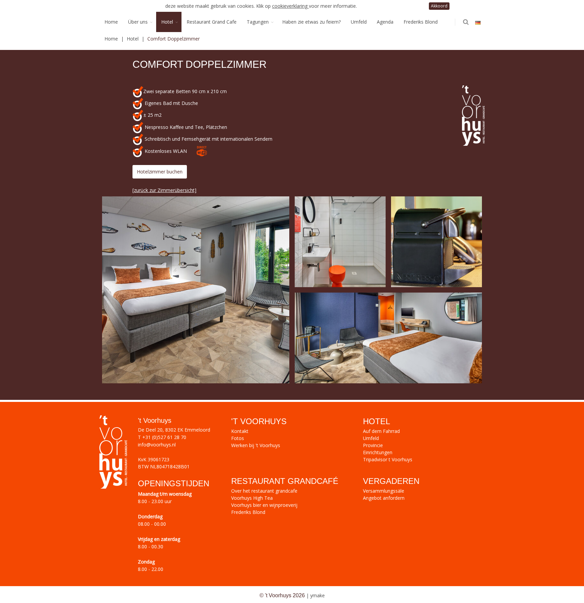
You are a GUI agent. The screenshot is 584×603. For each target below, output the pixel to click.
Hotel (167, 22)
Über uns (138, 22)
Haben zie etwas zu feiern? (311, 22)
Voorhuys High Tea (252, 498)
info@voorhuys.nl (157, 444)
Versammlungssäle (383, 491)
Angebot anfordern (384, 498)
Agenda (385, 22)
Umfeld (359, 22)
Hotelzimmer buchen (159, 171)
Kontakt (239, 431)
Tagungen (258, 22)
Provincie (373, 445)
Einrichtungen (377, 452)
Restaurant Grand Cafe (212, 22)
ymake (317, 595)
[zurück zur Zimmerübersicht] (164, 190)
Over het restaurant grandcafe (264, 491)
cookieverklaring (290, 6)
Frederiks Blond (421, 22)
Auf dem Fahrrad (381, 431)
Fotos (237, 438)
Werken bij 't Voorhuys (255, 445)
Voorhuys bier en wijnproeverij (264, 505)
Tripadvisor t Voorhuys (387, 459)
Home (111, 22)
